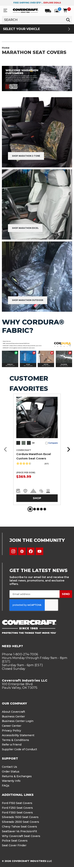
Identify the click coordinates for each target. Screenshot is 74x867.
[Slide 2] (34, 509)
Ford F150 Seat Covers (17, 803)
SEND (66, 594)
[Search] (68, 20)
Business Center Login (17, 721)
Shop (37, 498)
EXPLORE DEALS (52, 3)
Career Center (11, 725)
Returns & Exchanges (17, 776)
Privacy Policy (11, 730)
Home (5, 47)
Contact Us (9, 766)
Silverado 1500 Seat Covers (20, 817)
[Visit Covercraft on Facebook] (31, 551)
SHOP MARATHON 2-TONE (26, 156)
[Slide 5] (44, 509)
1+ (33, 443)
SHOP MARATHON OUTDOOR (27, 300)
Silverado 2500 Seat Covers (20, 822)
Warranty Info (11, 781)
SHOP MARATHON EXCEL (25, 228)
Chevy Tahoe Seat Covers (19, 826)
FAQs (5, 785)
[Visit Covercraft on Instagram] (13, 551)
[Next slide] (67, 449)
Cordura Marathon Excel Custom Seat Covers (33, 456)
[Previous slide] (6, 449)
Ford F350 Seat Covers (17, 812)
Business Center (13, 716)
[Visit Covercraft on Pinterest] (22, 551)
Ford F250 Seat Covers (17, 807)
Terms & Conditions (15, 740)
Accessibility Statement (18, 735)
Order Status (10, 771)
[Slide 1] (30, 509)
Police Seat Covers (15, 840)
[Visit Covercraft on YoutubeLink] (39, 551)
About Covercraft (13, 711)
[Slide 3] (38, 509)
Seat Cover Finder (14, 845)
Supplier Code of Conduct (19, 749)
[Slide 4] (41, 509)
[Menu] (5, 10)
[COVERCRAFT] (26, 10)
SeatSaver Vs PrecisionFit (19, 831)
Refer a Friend (11, 744)
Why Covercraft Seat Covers (21, 836)
